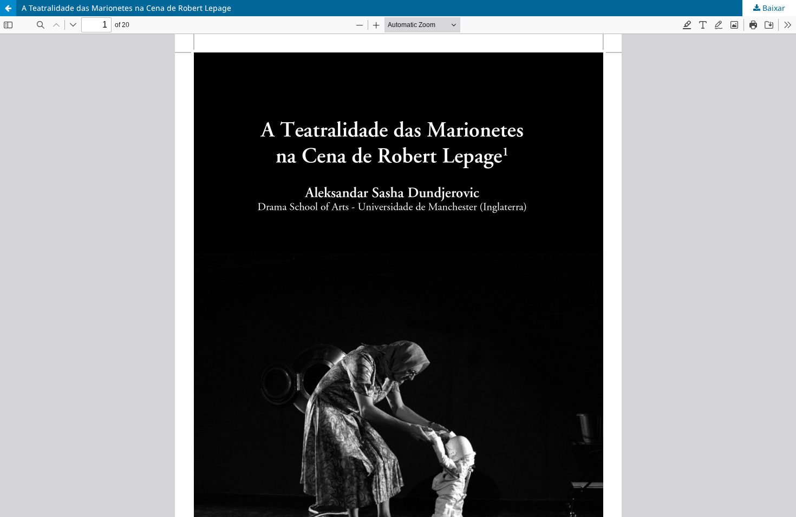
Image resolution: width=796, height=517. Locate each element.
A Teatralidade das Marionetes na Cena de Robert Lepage (126, 8)
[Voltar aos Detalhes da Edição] (8, 8)
